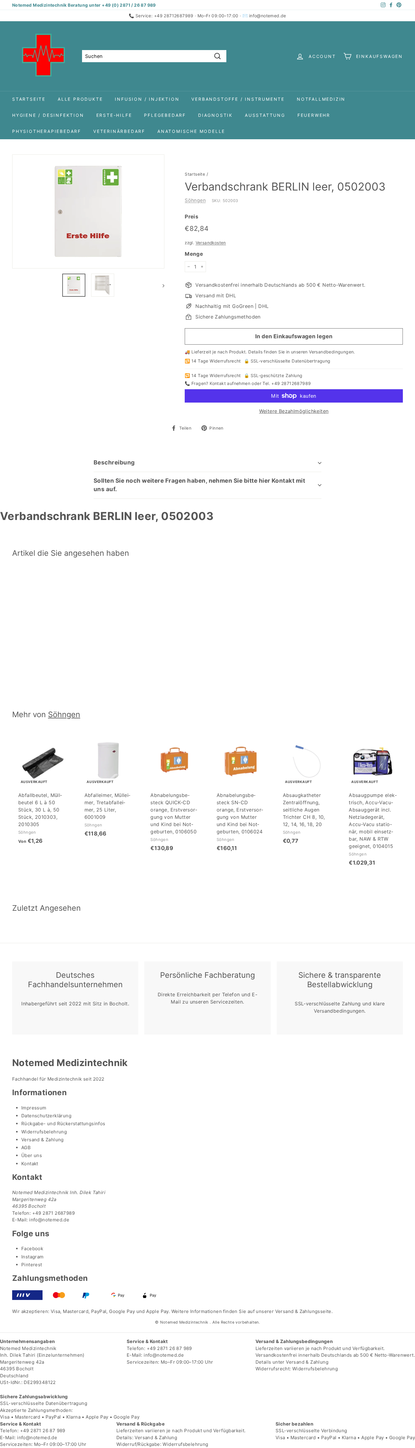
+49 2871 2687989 (53, 1213)
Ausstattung (265, 115)
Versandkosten (211, 242)
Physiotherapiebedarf (46, 131)
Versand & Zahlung (42, 1140)
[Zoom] (88, 211)
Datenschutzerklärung (46, 1116)
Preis (191, 217)
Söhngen (195, 200)
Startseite (29, 99)
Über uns (31, 1155)
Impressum (33, 1108)
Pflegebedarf (165, 115)
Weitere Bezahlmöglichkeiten (294, 411)
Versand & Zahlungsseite (303, 1311)
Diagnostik (215, 115)
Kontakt (29, 1163)
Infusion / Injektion (147, 99)
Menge (194, 254)
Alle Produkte (80, 99)
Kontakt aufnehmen (230, 383)
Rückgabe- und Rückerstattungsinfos (63, 1123)
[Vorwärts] (160, 285)
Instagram (32, 1257)
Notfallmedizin (321, 99)
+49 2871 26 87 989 (169, 1348)
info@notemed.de (267, 15)
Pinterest (31, 1264)
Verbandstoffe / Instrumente (238, 99)
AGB (26, 1147)
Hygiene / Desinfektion (48, 115)
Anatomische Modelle (191, 131)
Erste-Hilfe (114, 115)
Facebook (32, 1248)
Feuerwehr (313, 115)
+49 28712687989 (174, 15)
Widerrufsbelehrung (44, 1132)
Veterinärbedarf (119, 131)
